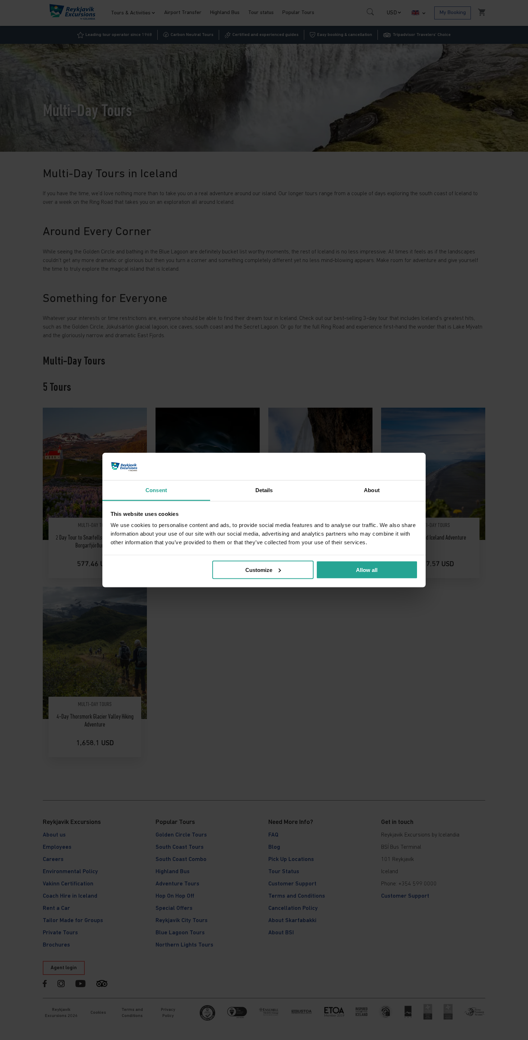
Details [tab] (264, 490)
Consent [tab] (156, 490)
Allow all (367, 570)
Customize (258, 570)
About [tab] (372, 490)
